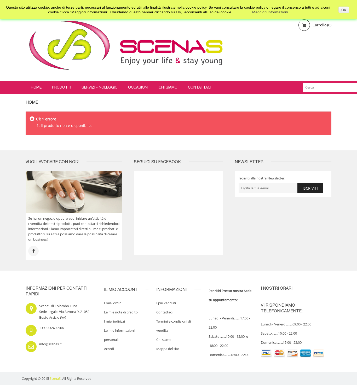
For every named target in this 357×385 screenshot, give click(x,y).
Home (32, 103)
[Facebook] (33, 251)
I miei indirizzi (114, 321)
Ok (343, 10)
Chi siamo (163, 339)
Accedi (109, 348)
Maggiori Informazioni (270, 12)
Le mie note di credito (121, 312)
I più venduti (166, 303)
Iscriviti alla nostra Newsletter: (262, 178)
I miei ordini (113, 303)
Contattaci (164, 312)
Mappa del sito (167, 348)
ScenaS (55, 378)
